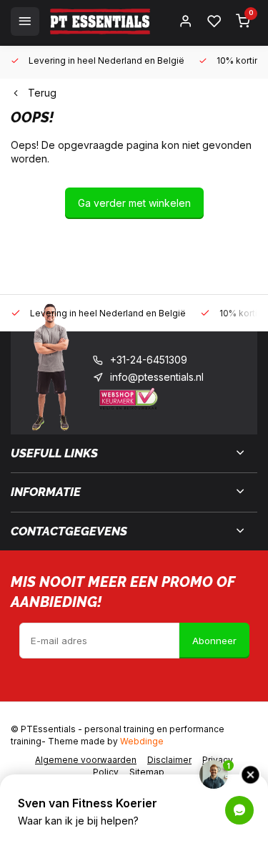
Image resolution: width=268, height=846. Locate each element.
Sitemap (146, 772)
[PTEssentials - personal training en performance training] (100, 21)
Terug (42, 93)
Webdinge (142, 741)
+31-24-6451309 (148, 360)
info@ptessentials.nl (157, 377)
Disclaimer (169, 759)
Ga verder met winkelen (134, 203)
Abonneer (214, 640)
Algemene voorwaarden (86, 759)
